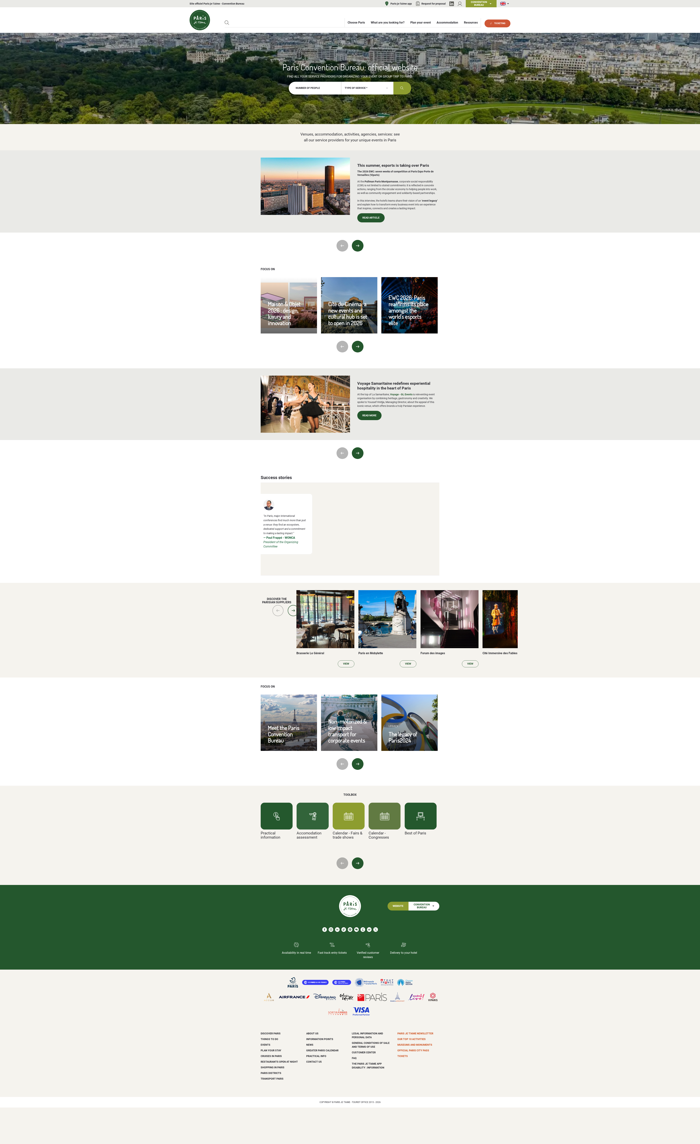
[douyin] (363, 929)
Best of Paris (415, 833)
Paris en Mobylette (370, 653)
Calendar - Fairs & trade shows (347, 835)
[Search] (227, 22)
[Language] (505, 4)
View (346, 663)
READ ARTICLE (371, 217)
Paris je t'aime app (401, 3)
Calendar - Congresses (379, 835)
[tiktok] (343, 929)
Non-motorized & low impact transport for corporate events (347, 730)
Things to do (269, 1039)
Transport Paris (272, 1078)
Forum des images (433, 653)
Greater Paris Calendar (322, 1050)
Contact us (314, 1061)
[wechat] (356, 929)
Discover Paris (271, 1033)
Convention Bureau (422, 906)
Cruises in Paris (271, 1056)
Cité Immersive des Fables (500, 653)
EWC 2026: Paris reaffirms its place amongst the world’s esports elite (408, 310)
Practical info (316, 1056)
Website (398, 906)
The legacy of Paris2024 (403, 737)
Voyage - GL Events (401, 394)
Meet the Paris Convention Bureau (283, 734)
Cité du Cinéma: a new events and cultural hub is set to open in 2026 (347, 313)
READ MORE (369, 415)
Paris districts (271, 1073)
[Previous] (342, 246)
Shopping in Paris (272, 1067)
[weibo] (369, 929)
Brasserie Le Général (310, 653)
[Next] (357, 246)
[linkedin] (337, 929)
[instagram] (331, 929)
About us (312, 1033)
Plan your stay (271, 1050)
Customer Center (364, 1052)
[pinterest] (350, 929)
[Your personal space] (460, 3)
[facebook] (324, 929)
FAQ (354, 1058)
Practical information (270, 835)
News (309, 1044)
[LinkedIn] (451, 3)
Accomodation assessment (309, 835)
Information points (319, 1039)
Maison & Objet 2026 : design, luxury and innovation (284, 313)
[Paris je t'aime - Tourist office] (200, 20)
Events (265, 1044)
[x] (375, 929)
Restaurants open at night (279, 1061)
